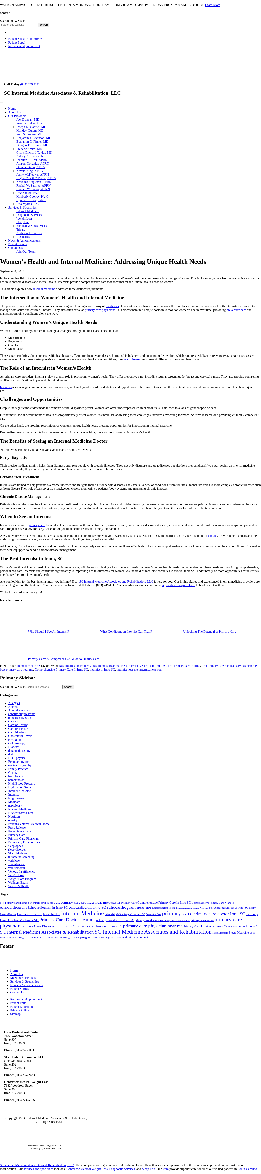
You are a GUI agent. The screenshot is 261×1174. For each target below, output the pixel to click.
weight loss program (77, 937)
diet (10, 754)
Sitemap (15, 1014)
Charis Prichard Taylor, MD (34, 152)
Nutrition (14, 816)
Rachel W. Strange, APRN (33, 185)
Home (12, 108)
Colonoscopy (16, 743)
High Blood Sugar (20, 787)
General (13, 772)
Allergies (14, 703)
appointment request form (178, 585)
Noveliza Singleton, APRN (33, 182)
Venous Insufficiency (21, 871)
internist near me (127, 669)
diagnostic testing (19, 750)
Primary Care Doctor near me (67, 919)
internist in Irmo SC (102, 669)
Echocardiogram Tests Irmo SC (228, 907)
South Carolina (247, 1169)
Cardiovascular (18, 728)
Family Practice (18, 769)
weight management (135, 937)
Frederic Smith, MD (29, 149)
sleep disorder (17, 849)
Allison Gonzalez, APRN (32, 163)
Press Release (17, 827)
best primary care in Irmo (184, 665)
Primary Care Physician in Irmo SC (47, 926)
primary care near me (202, 920)
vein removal (16, 868)
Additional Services (29, 233)
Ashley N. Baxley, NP (30, 156)
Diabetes (13, 747)
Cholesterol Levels (20, 736)
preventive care (236, 310)
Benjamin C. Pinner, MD (32, 141)
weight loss (25, 937)
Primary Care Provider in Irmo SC (235, 926)
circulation (15, 739)
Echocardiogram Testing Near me (192, 908)
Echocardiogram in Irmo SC (48, 907)
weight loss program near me (107, 937)
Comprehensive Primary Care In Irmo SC (61, 669)
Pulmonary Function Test (24, 842)
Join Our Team (25, 251)
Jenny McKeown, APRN (32, 174)
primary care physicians (100, 310)
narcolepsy (15, 805)
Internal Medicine (27, 211)
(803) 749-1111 (30, 84)
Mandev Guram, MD (30, 130)
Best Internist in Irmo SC (75, 665)
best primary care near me (16, 669)
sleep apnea (15, 846)
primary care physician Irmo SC (98, 926)
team (166, 1169)
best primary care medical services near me (229, 665)
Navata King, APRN (29, 171)
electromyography (19, 765)
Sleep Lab (22, 222)
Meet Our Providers (23, 977)
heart (20, 914)
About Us (14, 112)
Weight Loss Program (22, 879)
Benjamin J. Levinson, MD (33, 138)
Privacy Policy (19, 1010)
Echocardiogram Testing (163, 908)
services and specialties (38, 1169)
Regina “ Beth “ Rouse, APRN (36, 178)
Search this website (12, 20)
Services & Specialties (22, 207)
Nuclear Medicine (19, 809)
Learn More (212, 5)
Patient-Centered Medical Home (29, 824)
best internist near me (105, 665)
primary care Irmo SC (179, 920)
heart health (15, 776)
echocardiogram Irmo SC (87, 907)
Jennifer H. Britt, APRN (32, 160)
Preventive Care (153, 914)
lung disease (16, 798)
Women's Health (18, 886)
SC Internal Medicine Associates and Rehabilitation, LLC (116, 581)
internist (110, 914)
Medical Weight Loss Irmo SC (130, 914)
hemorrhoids (16, 780)
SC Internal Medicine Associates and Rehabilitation (153, 932)
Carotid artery (17, 732)
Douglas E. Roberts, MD (32, 145)
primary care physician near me (153, 925)
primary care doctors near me (152, 920)
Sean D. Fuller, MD (29, 123)
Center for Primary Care (122, 902)
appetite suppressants (21, 714)
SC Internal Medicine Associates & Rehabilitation (47, 932)
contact (212, 535)
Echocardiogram (18, 761)
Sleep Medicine (18, 853)
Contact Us (15, 247)
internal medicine (44, 289)
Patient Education (21, 1006)
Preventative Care (19, 831)
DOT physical (17, 758)
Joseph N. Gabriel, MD (31, 127)
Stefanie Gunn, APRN (30, 167)
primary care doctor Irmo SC (219, 913)
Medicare (14, 802)
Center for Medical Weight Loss (87, 1169)
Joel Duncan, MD (27, 119)
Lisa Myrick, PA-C (28, 204)
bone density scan (19, 717)
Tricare (20, 229)
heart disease (131, 359)
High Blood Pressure (21, 783)
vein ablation (16, 864)
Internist (13, 794)
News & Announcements (24, 240)
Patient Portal (16, 42)
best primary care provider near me (81, 902)
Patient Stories (17, 244)
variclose (14, 860)
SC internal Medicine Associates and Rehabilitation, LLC (37, 1165)
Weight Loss (24, 218)
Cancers (13, 721)
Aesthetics (23, 237)
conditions (112, 306)
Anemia (13, 706)
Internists (6, 387)
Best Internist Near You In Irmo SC (143, 665)
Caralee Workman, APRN (33, 189)
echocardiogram (13, 907)
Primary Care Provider (198, 926)
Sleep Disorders (220, 932)
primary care (37, 525)
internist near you (150, 669)
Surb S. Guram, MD (29, 134)
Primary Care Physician (23, 838)
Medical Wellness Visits (31, 226)
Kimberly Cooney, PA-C (32, 196)
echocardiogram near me (129, 907)
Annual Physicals (19, 710)
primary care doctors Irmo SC (115, 920)
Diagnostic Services (29, 215)
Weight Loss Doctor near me (48, 937)
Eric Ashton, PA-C (28, 193)
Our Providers (17, 116)
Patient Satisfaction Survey (25, 38)
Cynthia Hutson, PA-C (31, 200)
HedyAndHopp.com (53, 1148)
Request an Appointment (24, 46)
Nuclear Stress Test (20, 813)
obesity (12, 820)
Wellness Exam (18, 882)
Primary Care (16, 835)
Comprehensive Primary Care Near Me (213, 902)
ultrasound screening (21, 857)
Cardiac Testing (18, 725)
